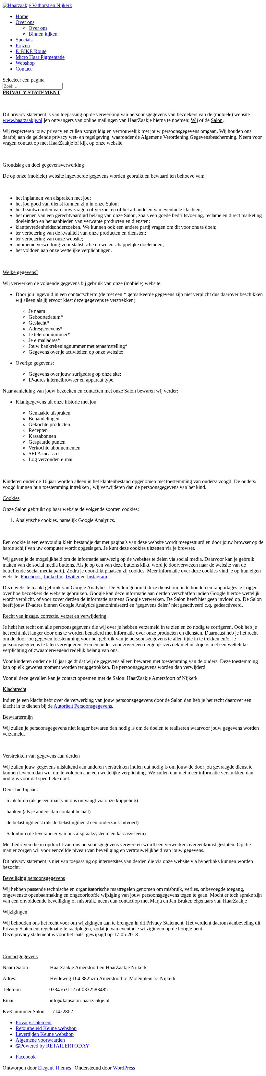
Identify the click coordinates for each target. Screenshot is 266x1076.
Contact (23, 69)
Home (22, 16)
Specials (24, 39)
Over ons (25, 22)
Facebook (31, 576)
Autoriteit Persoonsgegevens (83, 706)
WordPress (124, 1067)
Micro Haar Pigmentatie (40, 57)
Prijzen (23, 45)
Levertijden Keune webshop (45, 1034)
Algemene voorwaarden (40, 1040)
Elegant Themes (54, 1067)
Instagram (97, 576)
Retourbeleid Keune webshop (46, 1028)
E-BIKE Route (31, 51)
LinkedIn (52, 576)
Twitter (72, 576)
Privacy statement (34, 1022)
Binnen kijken (43, 34)
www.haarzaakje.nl (22, 120)
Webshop (25, 63)
